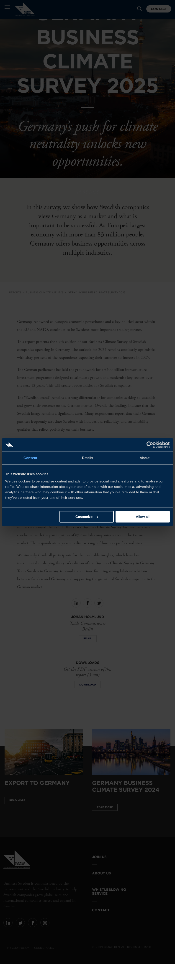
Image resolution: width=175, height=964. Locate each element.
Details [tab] (87, 458)
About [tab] (145, 458)
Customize (84, 517)
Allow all (142, 517)
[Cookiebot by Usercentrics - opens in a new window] (150, 444)
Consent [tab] (30, 458)
